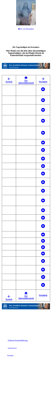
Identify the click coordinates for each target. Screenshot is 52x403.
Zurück (9, 82)
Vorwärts (43, 82)
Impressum (12, 348)
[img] (26, 12)
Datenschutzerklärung (18, 340)
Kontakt (10, 356)
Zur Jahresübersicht (26, 82)
